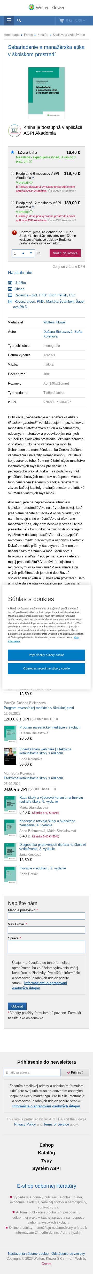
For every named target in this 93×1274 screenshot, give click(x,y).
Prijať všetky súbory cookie (46, 654)
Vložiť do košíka (65, 253)
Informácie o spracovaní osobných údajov (46, 1106)
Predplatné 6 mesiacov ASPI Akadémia (48, 176)
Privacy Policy (25, 1124)
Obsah (18, 289)
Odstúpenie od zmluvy (68, 1254)
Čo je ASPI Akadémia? (62, 190)
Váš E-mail (17, 924)
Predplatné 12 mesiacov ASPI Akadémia (48, 205)
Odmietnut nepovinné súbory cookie (46, 668)
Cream (46, 1264)
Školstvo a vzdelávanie (69, 35)
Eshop (28, 35)
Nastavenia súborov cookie (28, 1254)
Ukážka (19, 283)
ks (38, 253)
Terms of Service (56, 1124)
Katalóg (42, 35)
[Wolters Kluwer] (46, 8)
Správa (14, 938)
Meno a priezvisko (23, 910)
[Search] (19, 20)
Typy (46, 1160)
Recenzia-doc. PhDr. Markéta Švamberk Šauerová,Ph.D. (48, 304)
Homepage (12, 35)
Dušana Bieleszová (57, 332)
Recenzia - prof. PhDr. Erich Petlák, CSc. (44, 295)
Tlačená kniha (48, 153)
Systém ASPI (46, 1168)
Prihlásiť (76, 1072)
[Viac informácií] (33, 178)
